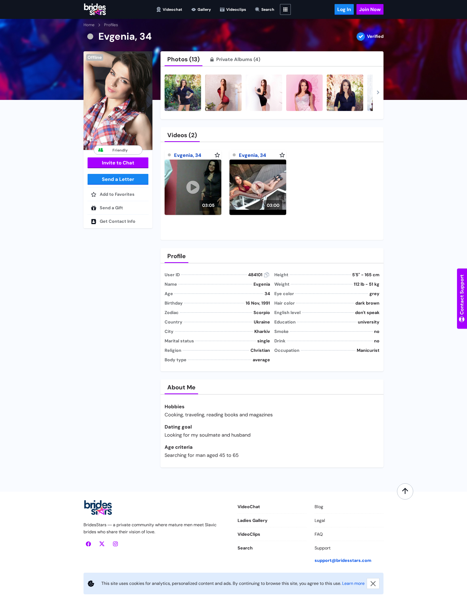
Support (323, 548)
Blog (319, 507)
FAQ (319, 534)
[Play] (193, 187)
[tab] (183, 59)
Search (245, 548)
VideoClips (249, 534)
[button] (118, 100)
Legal (320, 520)
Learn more (353, 583)
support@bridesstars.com (343, 560)
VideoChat (249, 507)
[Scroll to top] (405, 491)
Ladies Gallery (253, 520)
